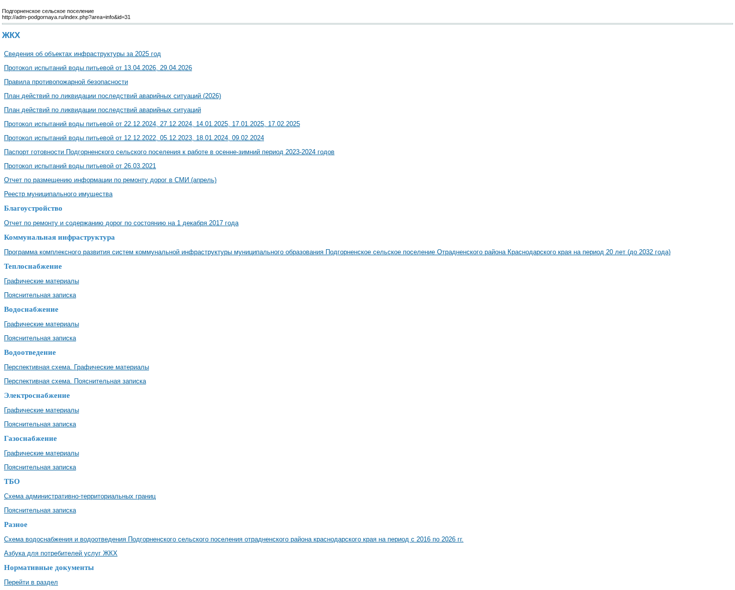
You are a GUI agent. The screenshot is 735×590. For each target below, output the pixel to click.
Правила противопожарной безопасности (66, 82)
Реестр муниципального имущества (58, 194)
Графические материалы (41, 281)
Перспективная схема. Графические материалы (76, 367)
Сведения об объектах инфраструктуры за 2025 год (82, 54)
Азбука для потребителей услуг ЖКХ (61, 553)
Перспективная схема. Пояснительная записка (75, 381)
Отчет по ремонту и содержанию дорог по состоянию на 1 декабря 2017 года (121, 223)
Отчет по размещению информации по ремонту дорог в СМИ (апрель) (110, 180)
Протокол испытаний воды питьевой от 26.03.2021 (80, 166)
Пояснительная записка (40, 295)
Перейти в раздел (31, 582)
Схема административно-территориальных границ (80, 496)
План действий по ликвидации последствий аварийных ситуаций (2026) (112, 96)
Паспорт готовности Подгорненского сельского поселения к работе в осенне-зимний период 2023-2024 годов (169, 152)
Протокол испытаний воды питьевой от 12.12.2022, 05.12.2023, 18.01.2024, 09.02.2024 (134, 138)
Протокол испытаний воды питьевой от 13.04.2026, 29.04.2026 (98, 68)
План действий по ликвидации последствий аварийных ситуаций (102, 110)
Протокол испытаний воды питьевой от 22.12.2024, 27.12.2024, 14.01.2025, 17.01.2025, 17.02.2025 (152, 124)
